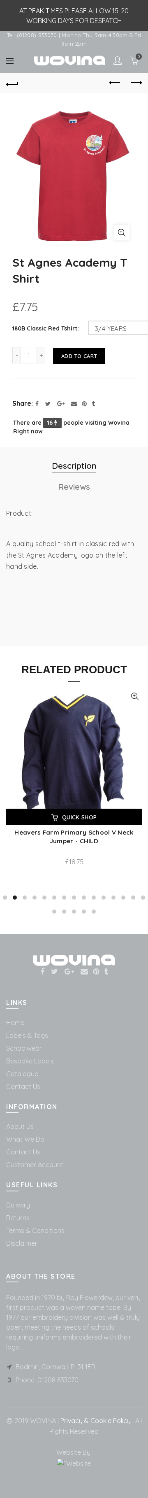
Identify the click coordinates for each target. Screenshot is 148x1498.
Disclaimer (21, 1243)
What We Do (25, 1139)
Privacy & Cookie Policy (95, 1421)
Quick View (134, 696)
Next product (135, 83)
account (117, 60)
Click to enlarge (122, 232)
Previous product (115, 83)
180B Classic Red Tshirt (44, 328)
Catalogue (22, 1074)
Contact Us (23, 1086)
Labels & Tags (27, 1035)
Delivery (18, 1205)
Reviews (74, 487)
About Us (20, 1126)
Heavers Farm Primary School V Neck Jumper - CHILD (73, 836)
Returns (18, 1218)
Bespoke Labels (30, 1061)
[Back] (12, 83)
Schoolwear (24, 1048)
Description (74, 466)
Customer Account (34, 1165)
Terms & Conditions (35, 1230)
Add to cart (79, 356)
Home (15, 1023)
